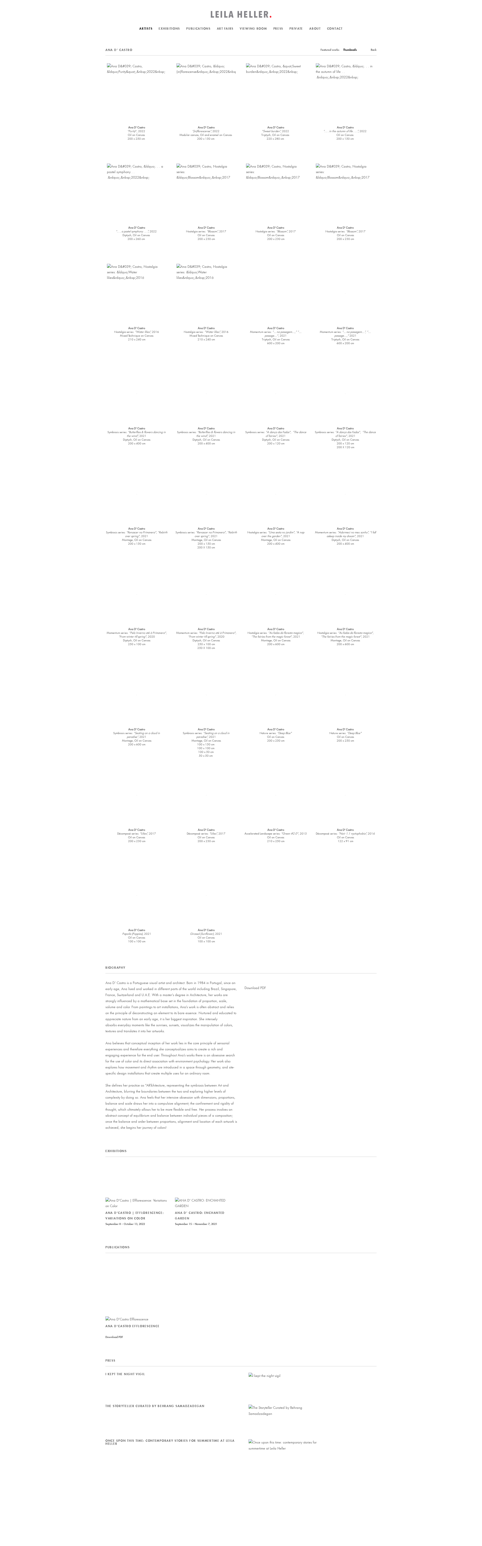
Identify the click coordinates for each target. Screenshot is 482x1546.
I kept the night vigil (125, 1374)
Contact (335, 28)
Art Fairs (225, 28)
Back (374, 49)
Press (278, 28)
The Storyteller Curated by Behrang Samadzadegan (154, 1406)
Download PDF (255, 988)
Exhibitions (169, 28)
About (315, 28)
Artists (145, 28)
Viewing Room (253, 28)
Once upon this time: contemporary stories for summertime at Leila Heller (170, 1442)
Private (296, 28)
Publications (198, 28)
